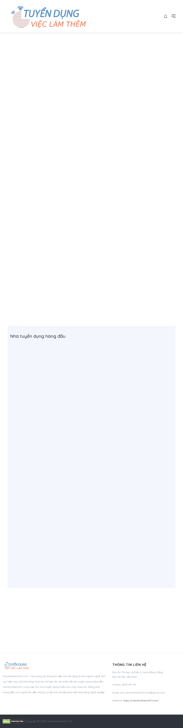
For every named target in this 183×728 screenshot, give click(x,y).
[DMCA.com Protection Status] (13, 721)
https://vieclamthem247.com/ (141, 700)
